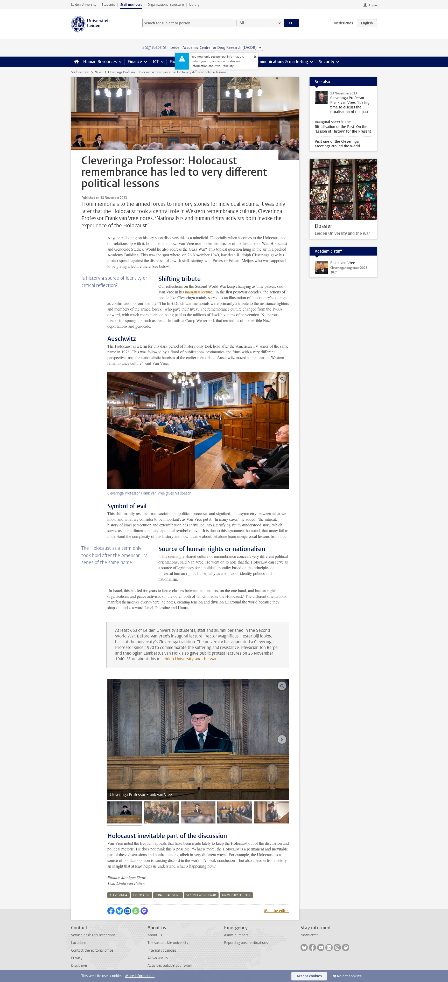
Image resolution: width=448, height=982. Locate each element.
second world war (201, 895)
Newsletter (309, 935)
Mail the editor (276, 910)
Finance (135, 61)
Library (194, 4)
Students (108, 4)
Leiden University (83, 4)
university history (236, 895)
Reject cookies (349, 976)
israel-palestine (168, 895)
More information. (140, 975)
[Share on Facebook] (111, 911)
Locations (78, 942)
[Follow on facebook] (312, 947)
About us (155, 935)
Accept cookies (309, 976)
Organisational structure (166, 4)
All (242, 22)
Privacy (76, 958)
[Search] (291, 23)
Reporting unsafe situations (246, 942)
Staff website (80, 72)
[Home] (75, 62)
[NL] (343, 23)
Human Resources (100, 61)
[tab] (124, 812)
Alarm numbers (236, 935)
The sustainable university (168, 942)
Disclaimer (79, 965)
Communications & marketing (281, 61)
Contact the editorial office (92, 950)
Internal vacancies (162, 950)
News (98, 72)
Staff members (131, 4)
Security (326, 61)
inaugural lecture (198, 291)
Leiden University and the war (189, 659)
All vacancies (158, 958)
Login (373, 5)
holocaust (141, 895)
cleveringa (118, 895)
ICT (156, 61)
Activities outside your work (170, 965)
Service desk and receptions (93, 935)
